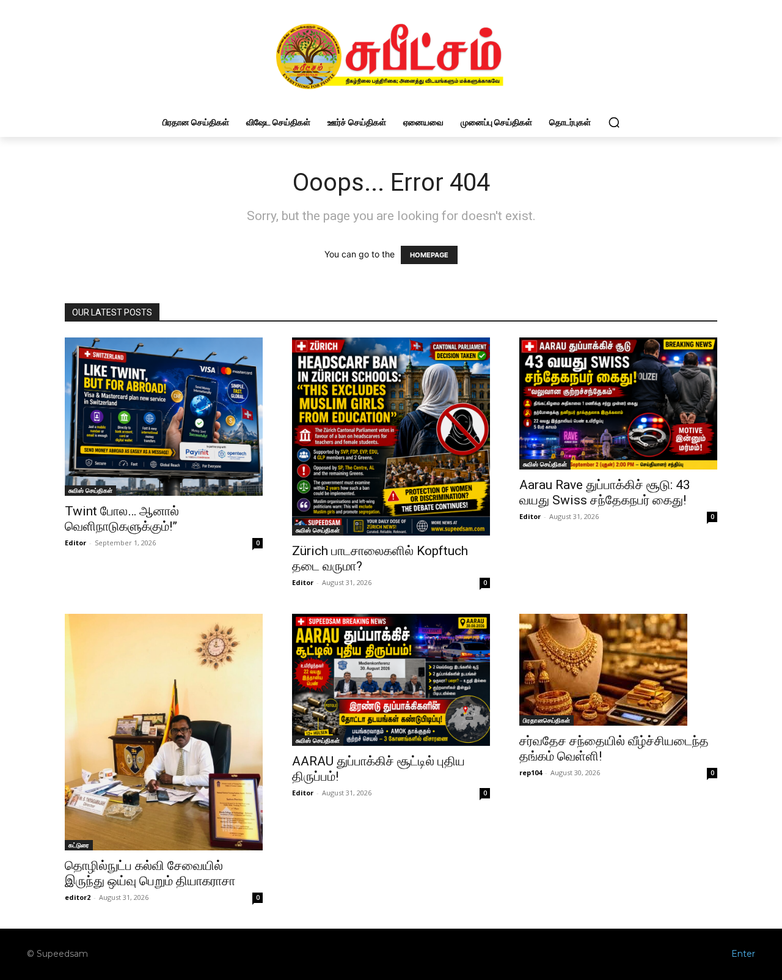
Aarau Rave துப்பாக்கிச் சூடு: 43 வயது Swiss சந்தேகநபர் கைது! (604, 492)
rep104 (530, 772)
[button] (614, 122)
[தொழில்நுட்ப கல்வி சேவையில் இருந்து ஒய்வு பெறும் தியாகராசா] (164, 732)
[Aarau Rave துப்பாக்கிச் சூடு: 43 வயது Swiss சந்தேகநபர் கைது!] (618, 403)
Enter (743, 953)
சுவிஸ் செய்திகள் (90, 490)
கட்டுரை (78, 845)
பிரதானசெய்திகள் (546, 720)
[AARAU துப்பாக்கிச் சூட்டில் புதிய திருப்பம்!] (391, 680)
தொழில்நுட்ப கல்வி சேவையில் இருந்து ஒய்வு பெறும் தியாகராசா (150, 873)
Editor (75, 542)
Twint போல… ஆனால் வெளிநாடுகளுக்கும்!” (122, 519)
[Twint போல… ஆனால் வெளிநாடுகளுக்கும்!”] (164, 416)
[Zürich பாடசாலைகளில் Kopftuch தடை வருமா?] (391, 436)
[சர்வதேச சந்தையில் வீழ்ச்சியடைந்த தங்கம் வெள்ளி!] (618, 670)
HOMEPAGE (429, 255)
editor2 (77, 897)
